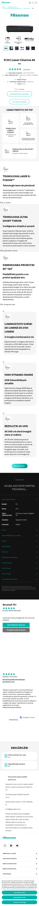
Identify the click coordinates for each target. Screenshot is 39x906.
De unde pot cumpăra (19, 102)
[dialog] (19, 892)
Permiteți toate (19, 893)
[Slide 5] (27, 48)
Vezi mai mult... (19, 466)
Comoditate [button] (6, 547)
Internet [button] (5, 552)
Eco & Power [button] (6, 568)
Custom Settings (19, 902)
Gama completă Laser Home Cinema (12, 8)
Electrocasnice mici (9, 869)
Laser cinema (26, 8)
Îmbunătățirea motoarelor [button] (11, 536)
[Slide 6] (33, 48)
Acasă (3, 7)
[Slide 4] (22, 48)
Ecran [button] (4, 530)
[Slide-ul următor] (36, 28)
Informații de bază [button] (8, 500)
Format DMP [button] (6, 574)
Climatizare (7, 874)
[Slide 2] (11, 48)
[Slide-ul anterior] (2, 28)
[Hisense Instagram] (11, 845)
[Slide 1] (6, 48)
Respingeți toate (19, 897)
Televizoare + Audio (9, 853)
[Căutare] (33, 3)
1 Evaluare (26, 69)
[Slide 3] (17, 48)
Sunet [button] (4, 541)
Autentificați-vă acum (16, 625)
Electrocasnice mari (10, 864)
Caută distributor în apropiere (19, 94)
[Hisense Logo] (14, 2)
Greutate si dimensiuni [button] (10, 579)
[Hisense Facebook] (5, 845)
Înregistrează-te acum (16, 630)
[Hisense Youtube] (17, 845)
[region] (19, 29)
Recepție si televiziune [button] (10, 557)
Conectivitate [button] (7, 563)
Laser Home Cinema (12, 7)
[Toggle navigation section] (36, 853)
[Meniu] (36, 3)
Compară (21, 89)
